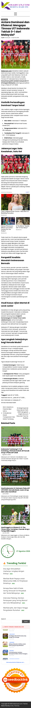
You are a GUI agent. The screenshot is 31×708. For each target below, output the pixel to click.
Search (3, 619)
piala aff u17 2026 (18, 398)
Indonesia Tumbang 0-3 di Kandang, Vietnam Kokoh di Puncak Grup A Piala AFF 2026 (15, 451)
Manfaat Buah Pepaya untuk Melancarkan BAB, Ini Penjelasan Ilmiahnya (15, 580)
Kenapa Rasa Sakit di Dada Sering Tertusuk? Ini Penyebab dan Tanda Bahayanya (14, 590)
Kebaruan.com (6, 71)
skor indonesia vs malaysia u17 (11, 400)
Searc (26, 621)
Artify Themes (14, 706)
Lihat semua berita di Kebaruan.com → (15, 662)
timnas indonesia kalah (8, 403)
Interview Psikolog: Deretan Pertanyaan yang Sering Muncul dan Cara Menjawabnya (15, 600)
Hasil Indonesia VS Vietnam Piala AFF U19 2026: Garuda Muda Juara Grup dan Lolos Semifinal (15, 490)
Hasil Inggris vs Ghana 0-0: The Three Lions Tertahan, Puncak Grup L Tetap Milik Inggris (15, 529)
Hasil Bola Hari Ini (6, 398)
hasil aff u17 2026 (12, 395)
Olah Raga (4, 19)
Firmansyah (7, 37)
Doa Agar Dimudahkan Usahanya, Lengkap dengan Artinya (13, 571)
